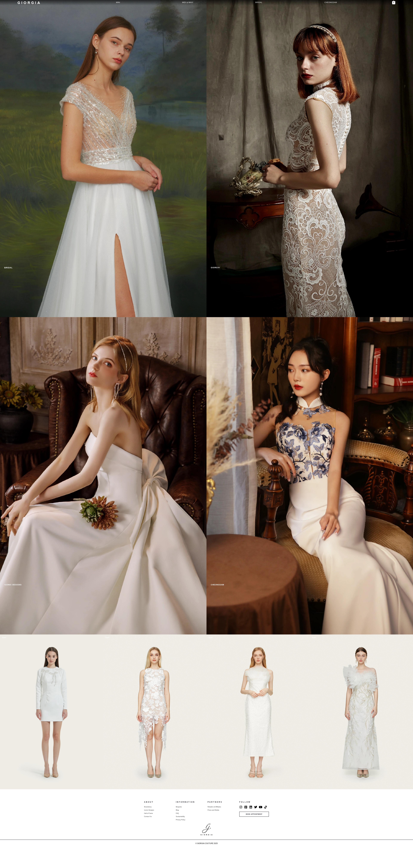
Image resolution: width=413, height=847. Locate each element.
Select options (51, 788)
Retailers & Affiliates (214, 807)
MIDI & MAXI (187, 2)
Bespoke (179, 807)
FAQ (177, 813)
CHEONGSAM (330, 2)
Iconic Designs (149, 810)
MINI (118, 2)
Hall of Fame (148, 813)
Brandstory (148, 807)
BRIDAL (258, 2)
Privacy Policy (180, 820)
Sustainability (180, 816)
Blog (177, 810)
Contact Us (148, 816)
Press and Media (213, 810)
